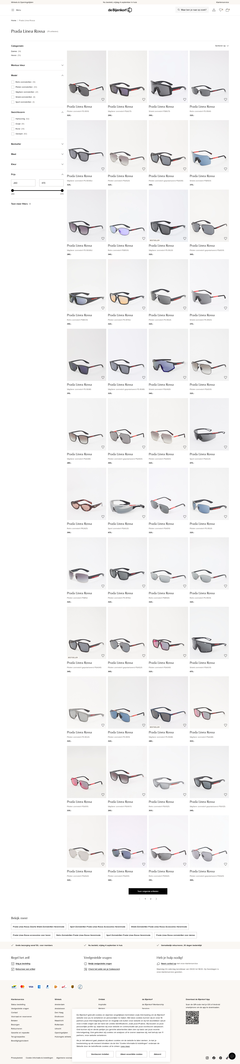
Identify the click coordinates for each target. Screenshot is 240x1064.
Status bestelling (18, 1004)
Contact (14, 1012)
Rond (20, 129)
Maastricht (59, 1020)
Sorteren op (220, 46)
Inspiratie (102, 1004)
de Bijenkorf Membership (153, 1004)
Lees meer (125, 1046)
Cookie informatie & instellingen (39, 1058)
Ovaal (20, 124)
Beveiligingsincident (19, 1041)
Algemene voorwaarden (66, 1058)
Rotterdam (59, 1024)
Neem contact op (168, 963)
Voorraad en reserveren (21, 1016)
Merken (101, 1008)
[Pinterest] (220, 1058)
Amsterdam (59, 1004)
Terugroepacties (18, 1037)
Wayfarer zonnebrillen (27, 92)
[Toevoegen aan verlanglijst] (103, 99)
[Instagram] (207, 1058)
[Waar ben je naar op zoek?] (179, 9)
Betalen (14, 1020)
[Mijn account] (214, 10)
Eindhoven (59, 1016)
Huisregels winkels (63, 1037)
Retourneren (16, 1028)
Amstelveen (60, 1008)
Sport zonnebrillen (25, 102)
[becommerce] (80, 988)
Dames (16, 51)
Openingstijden (61, 1033)
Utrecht (58, 1028)
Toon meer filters (19, 203)
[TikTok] (227, 1058)
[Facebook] (214, 1058)
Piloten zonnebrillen (26, 87)
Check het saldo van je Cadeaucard (104, 969)
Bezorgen (15, 1024)
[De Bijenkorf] (120, 10)
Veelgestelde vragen (20, 1008)
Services (145, 1008)
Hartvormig (22, 119)
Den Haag (59, 1012)
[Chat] (232, 1056)
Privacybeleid (16, 1058)
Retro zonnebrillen (25, 82)
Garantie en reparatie (20, 1033)
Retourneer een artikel (25, 969)
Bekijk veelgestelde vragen (100, 963)
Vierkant (21, 134)
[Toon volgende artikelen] (156, 899)
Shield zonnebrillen (25, 97)
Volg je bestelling (23, 963)
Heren (16, 55)
